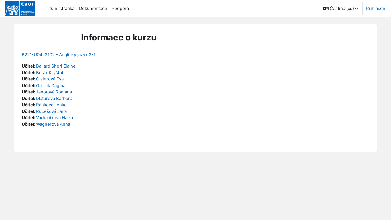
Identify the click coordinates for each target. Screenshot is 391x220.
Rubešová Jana (51, 111)
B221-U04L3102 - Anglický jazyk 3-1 (59, 54)
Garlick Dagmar (51, 85)
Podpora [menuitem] (120, 8)
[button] (340, 8)
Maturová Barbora (54, 98)
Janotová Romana (54, 92)
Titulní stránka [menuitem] (60, 8)
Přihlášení (376, 8)
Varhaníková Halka (54, 117)
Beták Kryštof (49, 72)
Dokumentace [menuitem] (93, 8)
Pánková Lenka (51, 104)
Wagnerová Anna (53, 124)
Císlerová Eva (50, 79)
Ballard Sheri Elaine (56, 66)
